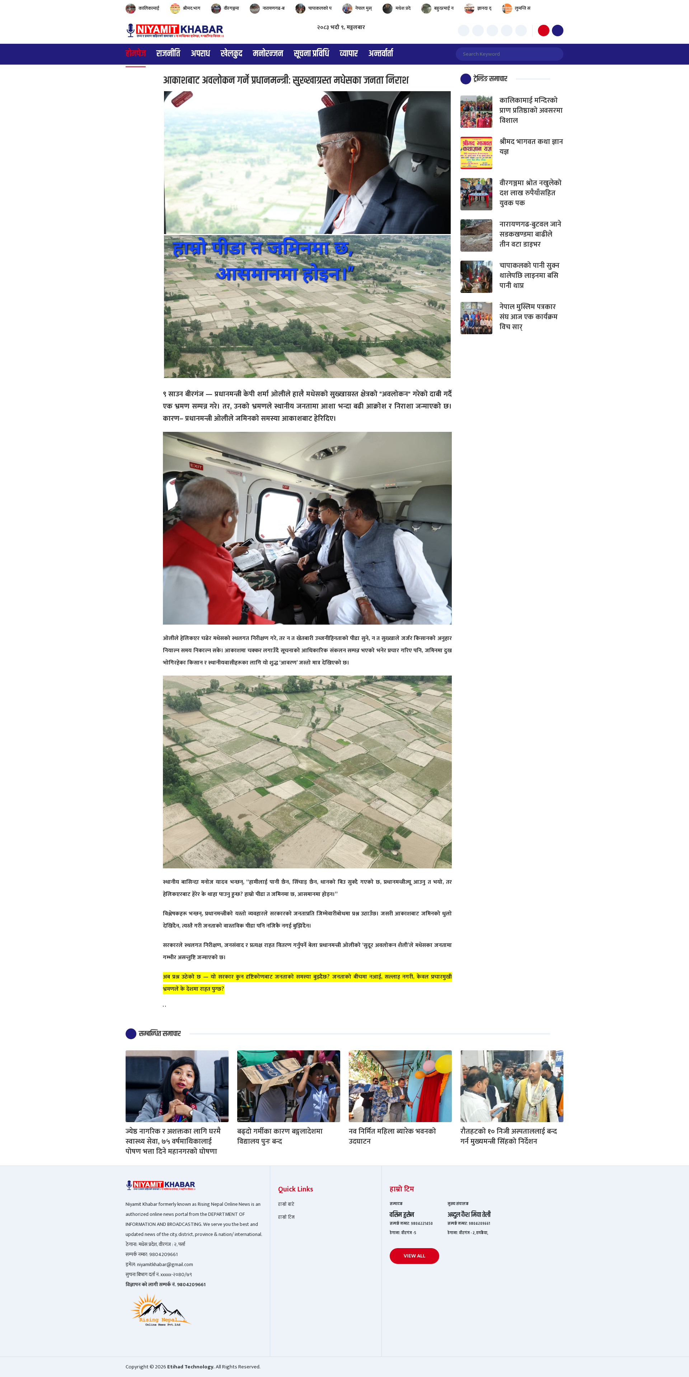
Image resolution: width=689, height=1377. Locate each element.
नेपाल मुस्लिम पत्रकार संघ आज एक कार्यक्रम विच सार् (529, 317)
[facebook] (463, 30)
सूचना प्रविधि (311, 54)
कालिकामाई (149, 8)
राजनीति (168, 54)
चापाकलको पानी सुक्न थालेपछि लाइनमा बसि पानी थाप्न (529, 276)
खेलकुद (231, 54)
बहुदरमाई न (444, 8)
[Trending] (543, 30)
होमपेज (136, 54)
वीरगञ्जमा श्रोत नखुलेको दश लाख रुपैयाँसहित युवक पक (531, 193)
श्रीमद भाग (191, 8)
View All (414, 1255)
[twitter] (478, 30)
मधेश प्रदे (403, 8)
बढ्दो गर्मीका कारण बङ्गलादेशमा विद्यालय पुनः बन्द (280, 1136)
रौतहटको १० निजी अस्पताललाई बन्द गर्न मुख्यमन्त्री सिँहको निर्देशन (508, 1136)
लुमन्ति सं (522, 8)
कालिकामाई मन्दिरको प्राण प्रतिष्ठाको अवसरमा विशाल (531, 110)
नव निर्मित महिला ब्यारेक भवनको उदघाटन (392, 1136)
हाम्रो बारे (286, 1204)
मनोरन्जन (268, 54)
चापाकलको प (320, 8)
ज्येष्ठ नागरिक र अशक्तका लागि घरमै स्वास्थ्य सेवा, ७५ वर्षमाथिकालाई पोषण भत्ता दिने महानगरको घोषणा (173, 1141)
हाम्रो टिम (286, 1217)
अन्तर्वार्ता (381, 54)
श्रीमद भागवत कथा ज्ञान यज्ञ (531, 147)
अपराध (200, 54)
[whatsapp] (521, 30)
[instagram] (492, 30)
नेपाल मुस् (363, 8)
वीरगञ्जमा (231, 8)
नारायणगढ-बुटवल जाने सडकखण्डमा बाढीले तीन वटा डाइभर (530, 234)
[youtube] (506, 30)
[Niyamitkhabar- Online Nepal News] (175, 30)
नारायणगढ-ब (274, 8)
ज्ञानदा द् (484, 8)
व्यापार (349, 54)
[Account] (557, 30)
